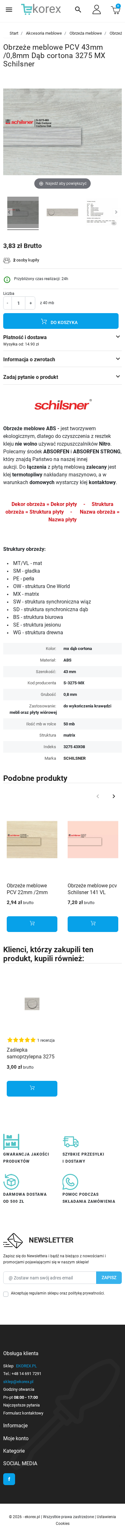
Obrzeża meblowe (86, 33)
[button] (78, 9)
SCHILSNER (74, 758)
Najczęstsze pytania (21, 1405)
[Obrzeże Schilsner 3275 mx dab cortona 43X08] (62, 213)
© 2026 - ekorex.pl (25, 1517)
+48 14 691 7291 (26, 1373)
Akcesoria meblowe (44, 33)
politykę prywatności (86, 1293)
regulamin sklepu (44, 1293)
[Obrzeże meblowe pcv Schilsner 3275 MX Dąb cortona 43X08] (23, 213)
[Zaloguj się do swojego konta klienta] (96, 9)
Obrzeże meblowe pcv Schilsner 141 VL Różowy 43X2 (92, 892)
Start (14, 33)
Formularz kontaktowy (23, 1413)
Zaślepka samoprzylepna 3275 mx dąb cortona (30, 1056)
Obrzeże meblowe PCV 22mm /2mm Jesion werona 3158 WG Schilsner (30, 896)
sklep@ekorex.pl (18, 1381)
